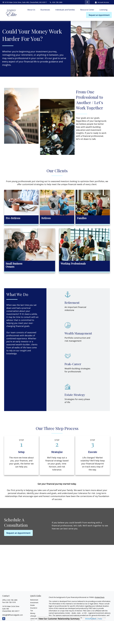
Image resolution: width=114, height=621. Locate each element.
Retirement (34, 600)
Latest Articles (35, 619)
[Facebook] (87, 2)
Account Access (103, 2)
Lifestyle (33, 616)
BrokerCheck (99, 597)
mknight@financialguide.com (12, 615)
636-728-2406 (57, 2)
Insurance (33, 608)
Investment (34, 602)
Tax (31, 611)
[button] (31, 9)
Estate (32, 605)
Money (32, 613)
